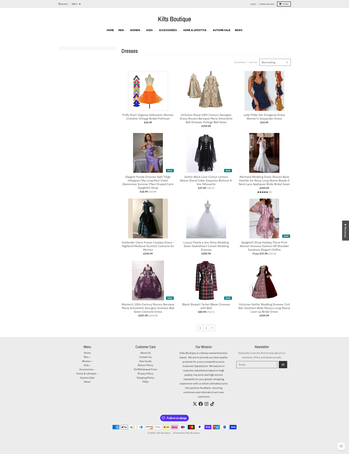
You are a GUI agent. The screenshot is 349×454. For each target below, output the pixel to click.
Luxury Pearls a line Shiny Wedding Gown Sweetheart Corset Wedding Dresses (206, 246)
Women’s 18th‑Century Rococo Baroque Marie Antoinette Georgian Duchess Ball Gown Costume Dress (148, 307)
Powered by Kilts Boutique (186, 432)
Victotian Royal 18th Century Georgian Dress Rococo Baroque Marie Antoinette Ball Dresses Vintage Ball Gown (206, 118)
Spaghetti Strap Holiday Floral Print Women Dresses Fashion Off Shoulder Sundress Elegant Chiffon (264, 246)
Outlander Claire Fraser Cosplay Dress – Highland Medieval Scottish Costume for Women (148, 246)
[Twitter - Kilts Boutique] (195, 404)
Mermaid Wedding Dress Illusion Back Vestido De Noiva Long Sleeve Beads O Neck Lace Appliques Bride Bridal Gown (264, 180)
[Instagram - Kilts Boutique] (206, 404)
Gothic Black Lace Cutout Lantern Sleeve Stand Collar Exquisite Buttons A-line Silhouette (206, 180)
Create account (266, 4)
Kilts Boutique (174, 19)
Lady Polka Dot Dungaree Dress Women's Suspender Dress (264, 116)
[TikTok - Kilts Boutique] (212, 404)
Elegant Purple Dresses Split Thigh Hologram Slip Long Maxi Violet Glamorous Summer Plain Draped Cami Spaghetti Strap (148, 182)
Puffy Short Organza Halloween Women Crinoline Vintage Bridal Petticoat (148, 116)
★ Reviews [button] (345, 230)
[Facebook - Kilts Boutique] (200, 404)
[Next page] (212, 328)
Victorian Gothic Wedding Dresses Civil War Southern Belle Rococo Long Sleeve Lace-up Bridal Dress (264, 307)
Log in (253, 4)
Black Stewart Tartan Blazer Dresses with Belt (206, 306)
